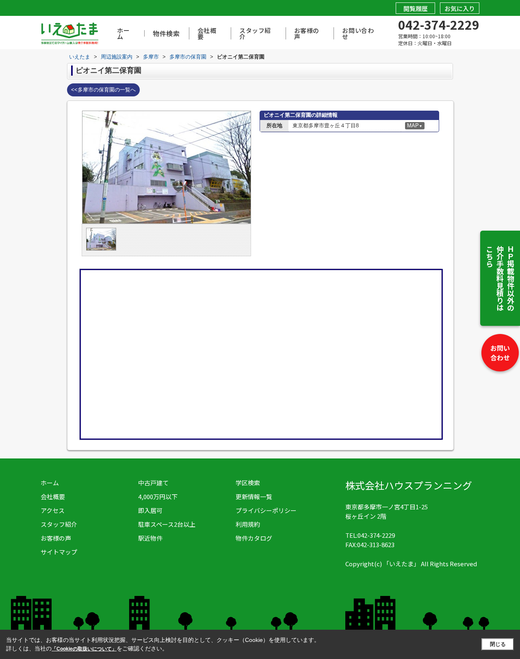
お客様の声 (306, 33)
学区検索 (248, 482)
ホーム (123, 33)
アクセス (53, 510)
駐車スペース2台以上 (166, 524)
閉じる (498, 644)
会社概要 (207, 33)
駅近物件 (150, 538)
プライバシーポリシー (266, 510)
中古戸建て (153, 482)
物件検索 (166, 33)
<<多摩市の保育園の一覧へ (103, 90)
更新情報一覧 (254, 496)
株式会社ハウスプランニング (408, 485)
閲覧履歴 (415, 8)
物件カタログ (254, 538)
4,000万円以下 (158, 496)
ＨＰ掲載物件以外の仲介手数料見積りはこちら (500, 278)
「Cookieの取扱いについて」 (84, 649)
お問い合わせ (500, 352)
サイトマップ (59, 552)
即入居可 (150, 510)
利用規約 (248, 524)
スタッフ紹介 (255, 33)
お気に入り (459, 8)
